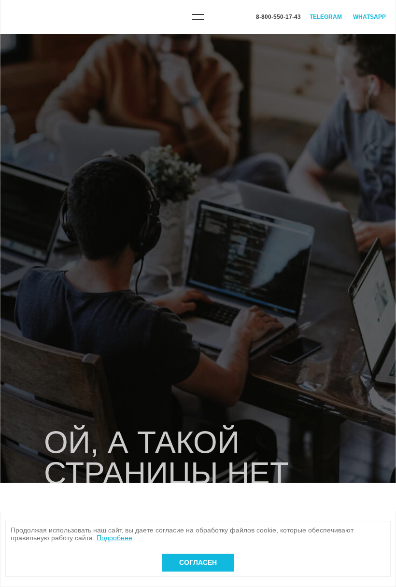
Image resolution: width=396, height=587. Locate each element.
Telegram (326, 17)
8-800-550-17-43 (278, 17)
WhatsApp (369, 17)
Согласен (198, 562)
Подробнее (114, 538)
